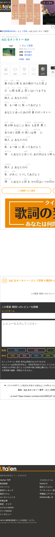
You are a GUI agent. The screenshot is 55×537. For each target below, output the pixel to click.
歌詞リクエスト (46, 487)
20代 (24, 356)
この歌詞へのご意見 (26, 191)
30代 (36, 356)
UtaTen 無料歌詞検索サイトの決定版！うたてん (17, 520)
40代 (48, 356)
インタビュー (5, 514)
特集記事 (4, 501)
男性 (16, 350)
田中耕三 (28, 52)
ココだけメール (46, 480)
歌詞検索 (4, 483)
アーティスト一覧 (47, 490)
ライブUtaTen (6, 511)
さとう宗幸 (27, 45)
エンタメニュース (7, 497)
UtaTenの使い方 (46, 497)
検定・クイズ (5, 504)
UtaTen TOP (5, 480)
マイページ (5, 487)
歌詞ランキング (6, 490)
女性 (36, 350)
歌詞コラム (5, 494)
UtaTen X (44, 483)
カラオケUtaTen (7, 507)
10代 (13, 356)
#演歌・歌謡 (24, 59)
